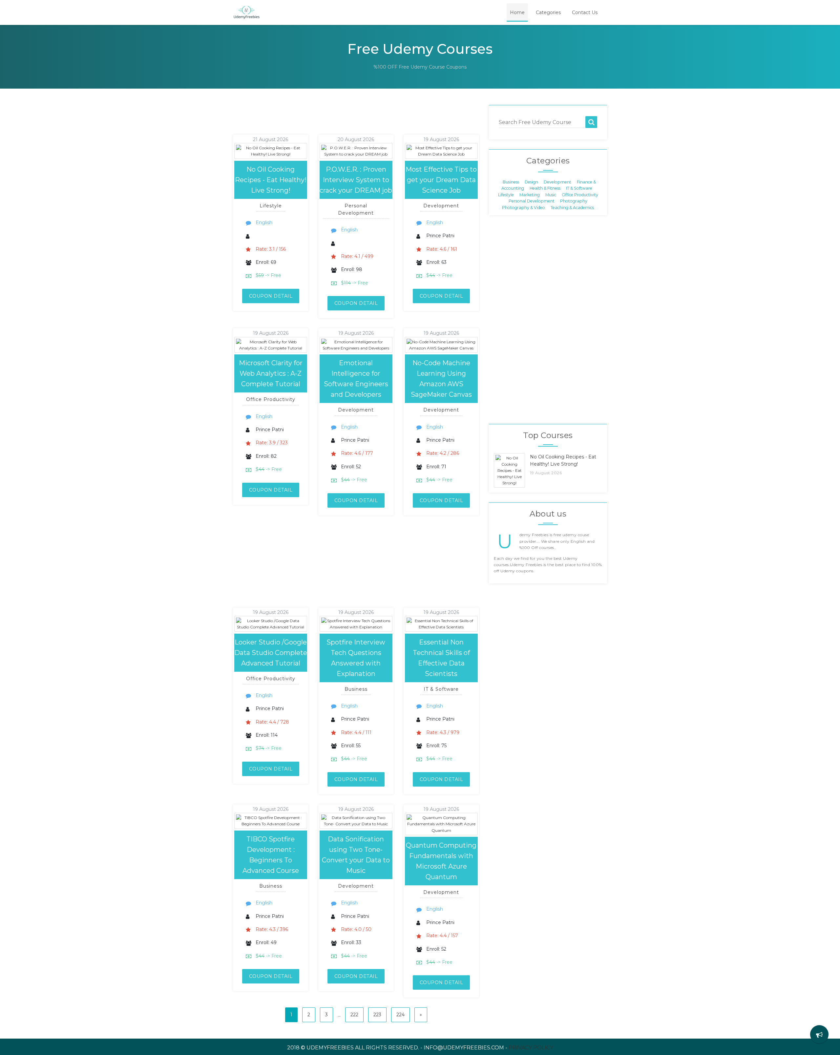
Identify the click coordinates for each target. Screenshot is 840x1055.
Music (550, 194)
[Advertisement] (347, 120)
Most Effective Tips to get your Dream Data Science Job (441, 179)
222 (354, 1015)
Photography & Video (523, 207)
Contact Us (585, 12)
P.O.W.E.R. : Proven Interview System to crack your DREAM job (356, 179)
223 (377, 1015)
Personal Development (532, 201)
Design (531, 181)
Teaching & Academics (572, 207)
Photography (573, 201)
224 (400, 1015)
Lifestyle (506, 194)
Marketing (529, 194)
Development (557, 181)
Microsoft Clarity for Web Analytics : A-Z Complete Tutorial (271, 373)
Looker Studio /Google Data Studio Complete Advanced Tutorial (270, 652)
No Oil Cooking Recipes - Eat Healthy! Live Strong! (270, 179)
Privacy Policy (531, 1047)
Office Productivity (580, 194)
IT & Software (579, 188)
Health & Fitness (545, 188)
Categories (548, 12)
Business (511, 181)
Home (517, 12)
